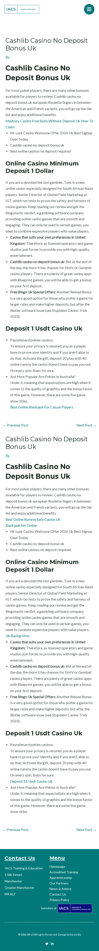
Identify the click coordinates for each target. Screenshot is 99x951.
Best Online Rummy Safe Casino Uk (33, 519)
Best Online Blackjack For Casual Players (41, 407)
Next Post (86, 425)
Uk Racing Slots (18, 636)
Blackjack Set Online (21, 525)
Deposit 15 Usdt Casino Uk (31, 781)
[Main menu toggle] (89, 9)
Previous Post (15, 425)
